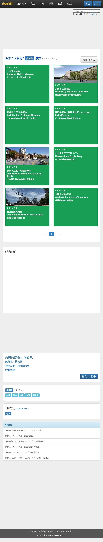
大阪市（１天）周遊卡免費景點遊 (19, 435)
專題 (51, 3)
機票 (69, 3)
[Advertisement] (51, 34)
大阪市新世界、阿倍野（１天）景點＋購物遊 (24, 441)
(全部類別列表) (22, 408)
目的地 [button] (21, 3)
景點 (33, 3)
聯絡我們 (69, 531)
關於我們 (33, 531)
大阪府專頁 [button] (89, 59)
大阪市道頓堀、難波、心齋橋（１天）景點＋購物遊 (27, 457)
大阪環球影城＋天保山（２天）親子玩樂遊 (23, 430)
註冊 (96, 3)
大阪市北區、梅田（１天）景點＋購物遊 (22, 452)
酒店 (60, 3)
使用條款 (51, 531)
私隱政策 (60, 531)
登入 (87, 3)
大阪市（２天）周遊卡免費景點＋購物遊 (22, 446)
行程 (42, 3)
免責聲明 (42, 531)
